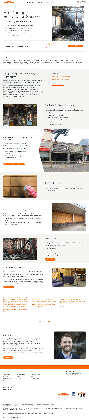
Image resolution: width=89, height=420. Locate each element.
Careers (19, 376)
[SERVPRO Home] (9, 2)
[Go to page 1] (43, 321)
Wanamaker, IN (17, 62)
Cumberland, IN (74, 60)
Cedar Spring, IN (26, 62)
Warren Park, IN (45, 62)
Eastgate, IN (56, 60)
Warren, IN (52, 62)
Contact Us (53, 2)
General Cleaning (7, 389)
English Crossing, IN (79, 62)
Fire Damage (6, 376)
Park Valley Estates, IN (38, 60)
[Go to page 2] (44, 321)
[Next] (49, 321)
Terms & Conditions (35, 374)
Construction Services (58, 82)
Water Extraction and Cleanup (61, 76)
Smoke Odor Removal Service (60, 79)
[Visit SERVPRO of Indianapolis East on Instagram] (45, 367)
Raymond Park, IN (65, 60)
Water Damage (6, 374)
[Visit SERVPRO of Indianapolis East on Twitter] (41, 367)
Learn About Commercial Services (13, 163)
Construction (6, 382)
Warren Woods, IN (27, 60)
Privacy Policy (34, 376)
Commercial (39, 2)
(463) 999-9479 (81, 2)
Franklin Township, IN (17, 60)
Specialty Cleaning (7, 387)
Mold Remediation (7, 378)
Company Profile (21, 374)
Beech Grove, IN (49, 60)
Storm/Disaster (6, 380)
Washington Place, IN (20, 64)
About (46, 2)
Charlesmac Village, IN (8, 64)
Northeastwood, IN (36, 62)
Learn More (50, 259)
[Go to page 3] (46, 321)
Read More (8, 357)
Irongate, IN (59, 62)
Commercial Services (58, 85)
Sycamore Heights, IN (68, 62)
